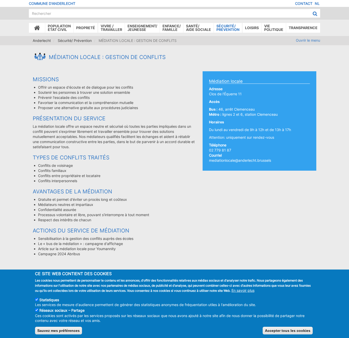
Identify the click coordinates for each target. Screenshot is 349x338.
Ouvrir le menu (308, 40)
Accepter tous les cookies (287, 331)
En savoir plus (242, 290)
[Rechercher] (315, 13)
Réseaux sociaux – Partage (62, 310)
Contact (303, 3)
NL (317, 3)
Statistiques (49, 299)
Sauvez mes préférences (58, 331)
